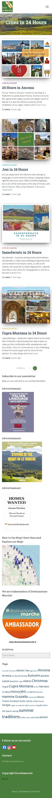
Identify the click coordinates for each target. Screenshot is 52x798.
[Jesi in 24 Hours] (26, 139)
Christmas (40, 680)
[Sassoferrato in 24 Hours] (26, 223)
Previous (21, 368)
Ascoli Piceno (21, 675)
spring (15, 711)
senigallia (38, 705)
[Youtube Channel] (14, 747)
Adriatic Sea (22, 670)
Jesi (23, 691)
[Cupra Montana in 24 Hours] (26, 305)
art (13, 676)
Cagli (20, 681)
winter (43, 717)
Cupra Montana (21, 686)
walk (32, 717)
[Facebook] (4, 747)
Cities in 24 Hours (9, 83)
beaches (14, 681)
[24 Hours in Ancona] (26, 58)
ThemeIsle (36, 791)
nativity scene (32, 701)
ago (16, 109)
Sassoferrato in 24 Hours (21, 252)
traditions (11, 716)
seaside (32, 705)
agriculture (33, 671)
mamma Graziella (15, 696)
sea (27, 705)
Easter (36, 687)
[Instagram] (9, 747)
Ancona (44, 670)
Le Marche (30, 692)
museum (14, 701)
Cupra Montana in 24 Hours (24, 333)
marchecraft (32, 697)
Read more (41, 105)
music (22, 701)
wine (37, 717)
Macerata (39, 692)
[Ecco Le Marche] (8, 6)
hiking (7, 692)
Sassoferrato (20, 705)
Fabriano (44, 686)
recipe (6, 705)
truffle (22, 717)
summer (26, 710)
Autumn (34, 675)
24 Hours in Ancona (18, 87)
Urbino (28, 718)
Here (4, 381)
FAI (3, 692)
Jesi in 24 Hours (15, 169)
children (27, 681)
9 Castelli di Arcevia (9, 671)
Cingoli (5, 686)
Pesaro (41, 701)
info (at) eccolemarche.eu (13, 761)
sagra (13, 705)
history (15, 691)
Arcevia (6, 675)
